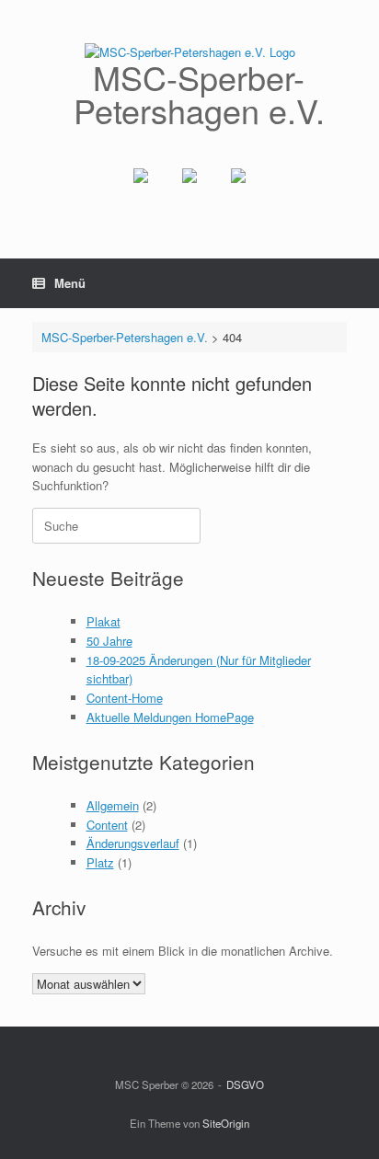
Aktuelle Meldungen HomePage (170, 717)
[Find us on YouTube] (189, 190)
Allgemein (112, 805)
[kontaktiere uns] (238, 190)
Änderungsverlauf (132, 843)
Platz (100, 862)
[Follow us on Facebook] (141, 190)
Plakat (103, 621)
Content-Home (124, 697)
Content (107, 824)
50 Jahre (109, 640)
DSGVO (245, 1084)
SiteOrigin (225, 1123)
